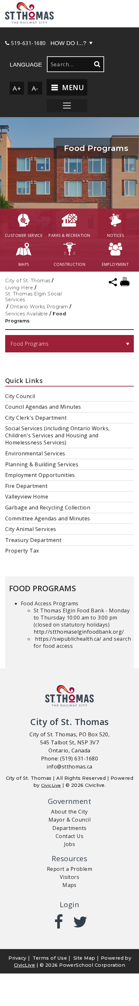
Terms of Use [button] (50, 958)
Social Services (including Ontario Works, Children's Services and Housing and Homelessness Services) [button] (57, 435)
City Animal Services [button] (30, 529)
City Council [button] (20, 396)
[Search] (96, 64)
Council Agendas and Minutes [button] (43, 406)
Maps (69, 885)
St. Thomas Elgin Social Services (33, 297)
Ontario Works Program (39, 307)
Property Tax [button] (22, 550)
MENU (72, 87)
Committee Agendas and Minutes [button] (47, 518)
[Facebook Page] (59, 922)
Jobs (69, 844)
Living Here (19, 288)
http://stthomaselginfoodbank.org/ (79, 631)
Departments (69, 828)
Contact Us (70, 836)
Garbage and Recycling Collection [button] (47, 507)
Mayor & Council (69, 819)
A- (35, 88)
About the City (69, 811)
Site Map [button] (84, 958)
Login (69, 904)
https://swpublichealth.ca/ (68, 638)
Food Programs (29, 343)
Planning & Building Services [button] (41, 464)
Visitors (70, 876)
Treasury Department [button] (33, 540)
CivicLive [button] (24, 965)
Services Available (26, 314)
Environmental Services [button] (35, 453)
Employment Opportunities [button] (40, 475)
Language (26, 64)
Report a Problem (69, 868)
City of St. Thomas (27, 281)
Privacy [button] (17, 958)
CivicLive (51, 785)
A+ (17, 88)
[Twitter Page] (80, 922)
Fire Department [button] (26, 485)
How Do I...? (68, 43)
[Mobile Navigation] (67, 105)
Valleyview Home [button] (26, 496)
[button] (69, 13)
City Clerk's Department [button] (36, 417)
